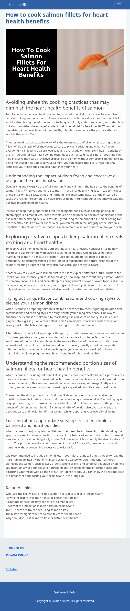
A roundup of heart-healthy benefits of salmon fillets (39, 502)
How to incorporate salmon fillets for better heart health (42, 498)
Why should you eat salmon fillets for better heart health (42, 518)
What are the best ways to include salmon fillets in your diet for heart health (54, 494)
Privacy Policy (17, 555)
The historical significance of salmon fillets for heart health (43, 514)
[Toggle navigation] (119, 4)
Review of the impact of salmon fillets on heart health (40, 506)
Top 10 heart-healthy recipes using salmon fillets (37, 510)
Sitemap (11, 569)
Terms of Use (15, 548)
